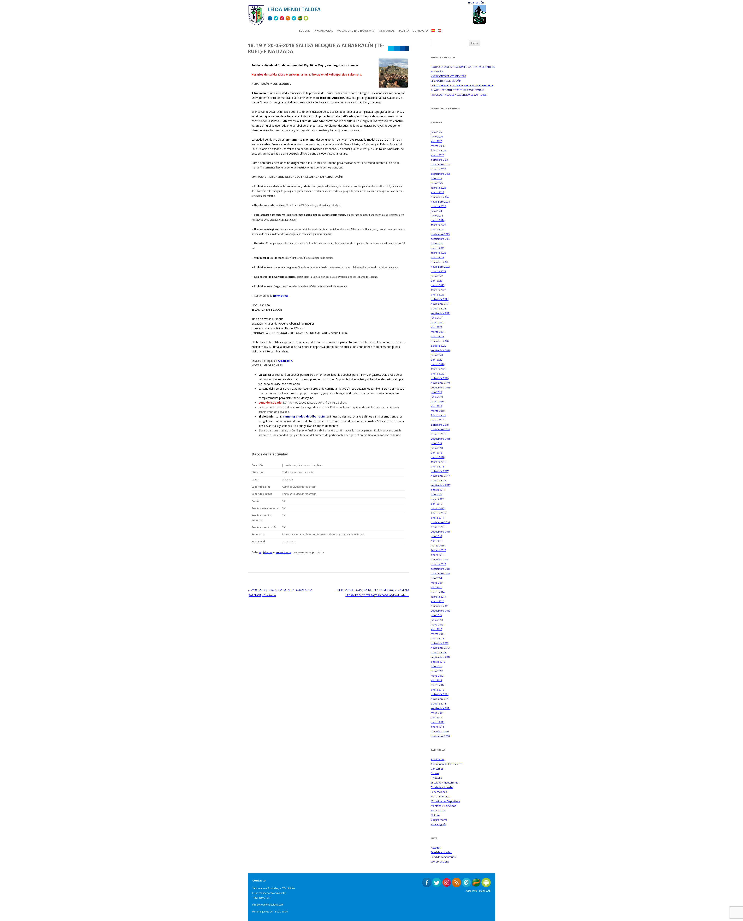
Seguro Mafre (439, 819)
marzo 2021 (437, 331)
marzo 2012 (437, 685)
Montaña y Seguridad (443, 806)
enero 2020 (437, 373)
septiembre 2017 (440, 485)
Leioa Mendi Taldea (294, 9)
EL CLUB (304, 30)
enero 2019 (437, 420)
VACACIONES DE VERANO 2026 (448, 76)
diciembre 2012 (440, 643)
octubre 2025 (438, 169)
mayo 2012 (437, 675)
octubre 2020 (438, 345)
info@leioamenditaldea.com (267, 904)
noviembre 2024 (440, 201)
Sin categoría (438, 824)
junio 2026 (437, 136)
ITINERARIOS (386, 30)
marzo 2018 (437, 457)
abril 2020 (436, 359)
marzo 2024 (437, 220)
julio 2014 (436, 578)
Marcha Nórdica (440, 796)
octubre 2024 (438, 206)
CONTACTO (420, 30)
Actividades (437, 759)
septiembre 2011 (440, 708)
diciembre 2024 (440, 197)
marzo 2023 (437, 248)
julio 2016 (436, 536)
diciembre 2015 (440, 559)
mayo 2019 (437, 401)
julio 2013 (436, 615)
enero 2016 (437, 555)
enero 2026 (437, 155)
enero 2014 (437, 601)
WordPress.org (440, 861)
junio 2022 (437, 276)
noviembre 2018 (440, 429)
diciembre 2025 (440, 160)
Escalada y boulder (442, 787)
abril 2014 (436, 587)
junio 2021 (437, 318)
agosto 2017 (438, 489)
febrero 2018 (438, 462)
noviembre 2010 (440, 736)
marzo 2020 (437, 364)
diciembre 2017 (440, 471)
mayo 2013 (437, 624)
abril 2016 (436, 541)
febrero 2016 (438, 550)
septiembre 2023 (440, 239)
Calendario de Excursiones (446, 764)
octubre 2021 (438, 308)
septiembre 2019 (440, 387)
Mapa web (485, 891)
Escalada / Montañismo (444, 782)
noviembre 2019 (440, 383)
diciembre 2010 (440, 731)
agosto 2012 (438, 661)
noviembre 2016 (440, 522)
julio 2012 (436, 666)
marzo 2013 (437, 634)
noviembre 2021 (440, 304)
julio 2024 (436, 211)
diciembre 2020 (440, 341)
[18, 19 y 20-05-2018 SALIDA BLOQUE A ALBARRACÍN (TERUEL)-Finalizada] (393, 86)
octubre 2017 (438, 480)
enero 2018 (437, 466)
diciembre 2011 (440, 694)
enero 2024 (437, 229)
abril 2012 (436, 680)
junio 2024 (437, 215)
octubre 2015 (438, 564)
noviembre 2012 (440, 648)
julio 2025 (436, 178)
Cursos (435, 773)
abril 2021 (436, 327)
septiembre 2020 (440, 350)
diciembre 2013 (440, 606)
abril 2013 (436, 629)
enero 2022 (437, 294)
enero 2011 (437, 727)
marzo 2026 (437, 146)
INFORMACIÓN (323, 30)
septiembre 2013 (440, 610)
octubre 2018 (438, 434)
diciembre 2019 (440, 378)
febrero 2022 (438, 290)
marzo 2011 (437, 722)
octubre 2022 (438, 271)
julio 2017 (436, 494)
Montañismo (438, 810)
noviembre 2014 (440, 573)
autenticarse (283, 552)
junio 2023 (437, 243)
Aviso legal (471, 891)
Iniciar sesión (475, 2)
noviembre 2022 (440, 266)
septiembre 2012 (440, 657)
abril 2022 (436, 280)
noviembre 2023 (440, 234)
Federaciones (439, 792)
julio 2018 (436, 443)
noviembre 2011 (440, 699)
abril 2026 (436, 141)
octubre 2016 (438, 527)
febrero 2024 (438, 225)
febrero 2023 (438, 252)
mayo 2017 (437, 499)
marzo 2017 (437, 508)
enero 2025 (437, 192)
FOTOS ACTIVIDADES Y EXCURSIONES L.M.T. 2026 (458, 94)
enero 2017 (437, 517)
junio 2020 (437, 355)
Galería (403, 30)
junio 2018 (437, 448)
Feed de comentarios (443, 857)
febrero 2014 (438, 596)
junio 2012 (437, 671)
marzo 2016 (437, 545)
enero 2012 (437, 689)
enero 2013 (437, 638)
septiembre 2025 (440, 173)
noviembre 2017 (440, 476)
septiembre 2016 (440, 531)
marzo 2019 (437, 410)
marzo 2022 (437, 285)
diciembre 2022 (440, 262)
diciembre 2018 (440, 424)
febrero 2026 (438, 150)
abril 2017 (436, 503)
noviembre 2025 (440, 164)
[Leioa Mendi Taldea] (256, 16)
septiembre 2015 (440, 568)
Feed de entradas (441, 852)
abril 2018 (436, 452)
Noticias (435, 815)
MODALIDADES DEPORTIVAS (355, 30)
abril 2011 (436, 717)
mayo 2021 (437, 322)
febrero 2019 (438, 415)
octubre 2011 (438, 703)
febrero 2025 (438, 187)
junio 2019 (437, 397)
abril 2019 (436, 406)
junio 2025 (437, 183)
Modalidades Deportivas (445, 801)
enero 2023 (437, 257)
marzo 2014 (437, 592)
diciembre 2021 (440, 299)
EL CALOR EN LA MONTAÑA (446, 80)
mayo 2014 (437, 582)
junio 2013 (437, 620)
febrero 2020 (438, 369)
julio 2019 (436, 392)
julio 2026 (436, 132)
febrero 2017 (438, 513)
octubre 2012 (438, 652)
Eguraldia (436, 778)
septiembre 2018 (440, 438)
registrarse (265, 552)
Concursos (437, 768)
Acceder (435, 847)
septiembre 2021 (440, 313)
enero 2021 (437, 336)
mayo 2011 (437, 713)
